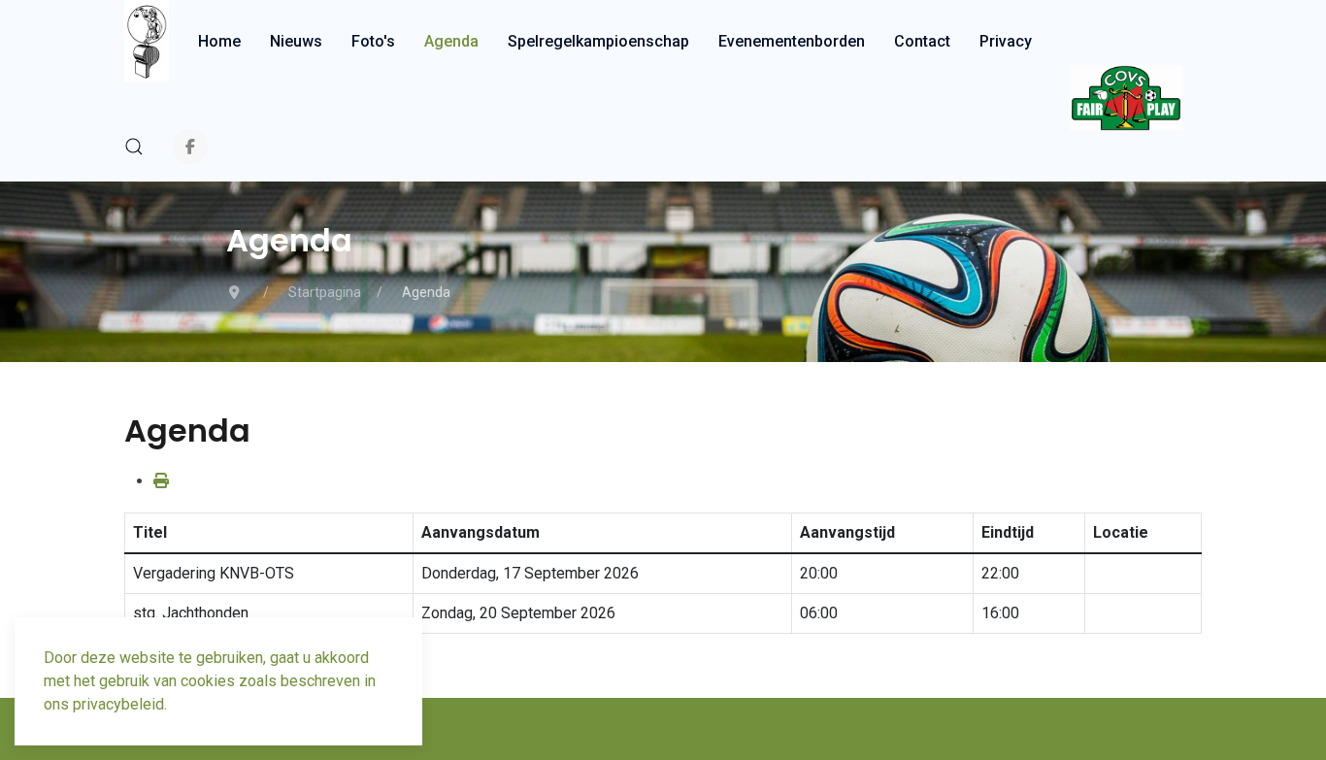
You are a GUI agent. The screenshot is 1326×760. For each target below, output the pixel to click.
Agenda (451, 41)
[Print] (161, 481)
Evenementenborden (791, 41)
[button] (134, 146)
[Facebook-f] (190, 146)
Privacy (1005, 41)
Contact (922, 41)
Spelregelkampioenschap (598, 41)
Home (219, 41)
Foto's (373, 41)
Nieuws (296, 41)
